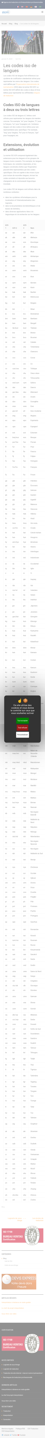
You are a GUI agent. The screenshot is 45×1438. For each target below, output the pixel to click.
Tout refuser (22, 728)
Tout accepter (22, 721)
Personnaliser (22, 735)
